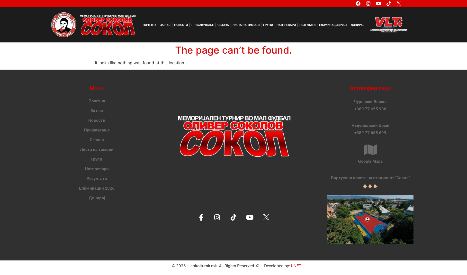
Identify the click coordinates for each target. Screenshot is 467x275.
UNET (296, 265)
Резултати (307, 25)
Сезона (223, 25)
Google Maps (370, 161)
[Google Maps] (370, 150)
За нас (165, 25)
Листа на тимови (246, 25)
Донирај (357, 25)
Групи (268, 25)
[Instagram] (368, 3)
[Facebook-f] (201, 217)
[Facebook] (358, 3)
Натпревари (286, 25)
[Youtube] (378, 3)
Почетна (149, 25)
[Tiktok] (388, 3)
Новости (181, 25)
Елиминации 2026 (333, 25)
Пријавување (202, 25)
